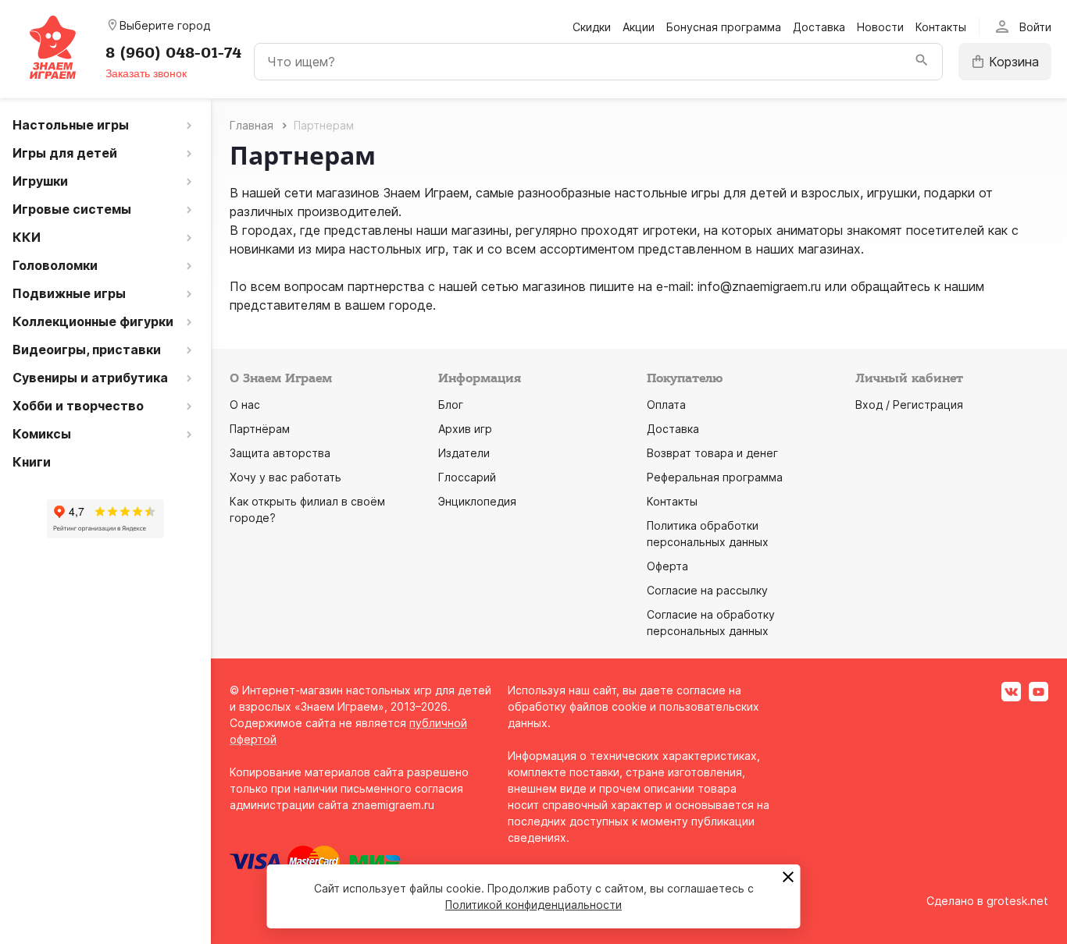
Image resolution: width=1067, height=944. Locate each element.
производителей (348, 211)
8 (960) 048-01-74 (173, 53)
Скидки (592, 27)
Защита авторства (280, 453)
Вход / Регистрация (909, 404)
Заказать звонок (146, 73)
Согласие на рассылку (707, 590)
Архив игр (465, 428)
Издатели (464, 453)
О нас (245, 404)
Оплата (666, 404)
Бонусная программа (723, 27)
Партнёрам (260, 428)
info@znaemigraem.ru (759, 286)
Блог (450, 404)
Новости (880, 27)
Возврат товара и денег (712, 453)
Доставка (819, 27)
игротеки (670, 230)
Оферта (667, 566)
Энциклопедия (477, 501)
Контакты (940, 27)
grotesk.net (1017, 900)
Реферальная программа (715, 477)
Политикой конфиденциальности (533, 904)
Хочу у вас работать (285, 477)
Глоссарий (467, 477)
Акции (639, 27)
